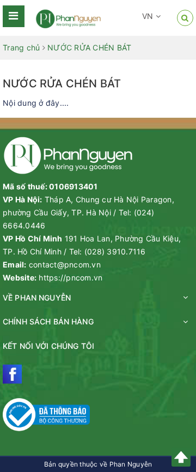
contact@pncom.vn (65, 264)
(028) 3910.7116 (115, 251)
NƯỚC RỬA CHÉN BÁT (62, 83)
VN (149, 16)
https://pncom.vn (70, 277)
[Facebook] (12, 374)
